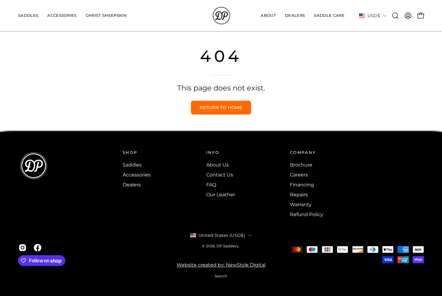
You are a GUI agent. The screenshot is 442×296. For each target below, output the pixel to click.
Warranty (301, 204)
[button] (62, 15)
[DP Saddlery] (221, 16)
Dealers (132, 185)
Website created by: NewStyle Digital (221, 265)
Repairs (299, 194)
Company (303, 152)
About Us (217, 165)
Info (213, 152)
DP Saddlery (227, 246)
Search (221, 276)
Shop (130, 152)
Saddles (132, 165)
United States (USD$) (221, 235)
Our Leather (220, 194)
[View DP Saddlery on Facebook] (36, 247)
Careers (299, 175)
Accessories (137, 175)
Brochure (301, 165)
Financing (302, 185)
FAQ (211, 185)
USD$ (373, 15)
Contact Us (219, 175)
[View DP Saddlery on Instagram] (21, 247)
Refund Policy (306, 214)
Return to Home (221, 107)
